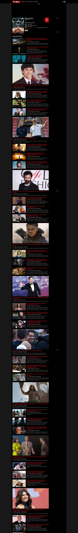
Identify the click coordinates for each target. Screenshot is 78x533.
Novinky (31, 1)
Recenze (23, 1)
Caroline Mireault (34, 27)
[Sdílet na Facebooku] (25, 30)
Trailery (36, 1)
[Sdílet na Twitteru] (27, 30)
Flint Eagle (29, 27)
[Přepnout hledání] (63, 1)
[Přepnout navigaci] (65, 1)
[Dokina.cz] (16, 1)
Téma (27, 1)
